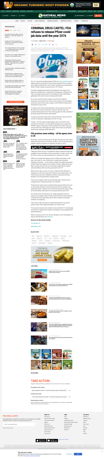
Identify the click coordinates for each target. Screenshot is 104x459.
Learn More (69, 454)
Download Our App (82, 11)
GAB (84, 431)
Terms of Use (47, 433)
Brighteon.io (86, 416)
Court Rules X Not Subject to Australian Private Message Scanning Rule (15, 86)
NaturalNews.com (36, 226)
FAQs (95, 11)
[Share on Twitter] (39, 44)
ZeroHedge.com (35, 223)
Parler (84, 422)
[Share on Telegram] (43, 44)
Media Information (48, 426)
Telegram (85, 420)
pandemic (53, 49)
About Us (90, 11)
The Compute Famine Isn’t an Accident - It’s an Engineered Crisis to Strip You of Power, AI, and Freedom (15, 49)
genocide (43, 49)
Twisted (40, 51)
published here (72, 447)
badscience (58, 48)
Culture (30, 20)
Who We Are (47, 416)
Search (100, 11)
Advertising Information (49, 427)
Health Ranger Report (9, 129)
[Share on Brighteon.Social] (32, 44)
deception (33, 49)
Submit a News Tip (48, 429)
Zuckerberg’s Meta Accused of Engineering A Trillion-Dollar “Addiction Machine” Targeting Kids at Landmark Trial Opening (15, 62)
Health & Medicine (40, 20)
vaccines (52, 51)
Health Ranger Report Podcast (71, 422)
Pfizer (57, 49)
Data (66, 48)
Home (3, 11)
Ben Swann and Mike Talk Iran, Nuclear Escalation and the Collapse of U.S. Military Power (9, 145)
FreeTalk (85, 427)
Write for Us (47, 424)
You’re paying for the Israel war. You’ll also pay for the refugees (61, 338)
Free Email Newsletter (49, 420)
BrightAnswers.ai (72, 11)
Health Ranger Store (68, 420)
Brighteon (8, 11)
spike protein (69, 49)
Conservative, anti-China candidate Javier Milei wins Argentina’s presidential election (60, 285)
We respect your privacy (8, 427)
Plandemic (62, 49)
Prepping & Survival (66, 20)
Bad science (37, 24)
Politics (23, 20)
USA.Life (85, 433)
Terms (40, 445)
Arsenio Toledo (58, 296)
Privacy (36, 445)
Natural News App (68, 424)
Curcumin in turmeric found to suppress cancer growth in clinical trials (60, 311)
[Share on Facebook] (36, 44)
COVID (63, 48)
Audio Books (29, 11)
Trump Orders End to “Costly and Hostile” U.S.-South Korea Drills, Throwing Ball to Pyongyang (13, 92)
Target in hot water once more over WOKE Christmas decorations (59, 272)
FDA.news (50, 217)
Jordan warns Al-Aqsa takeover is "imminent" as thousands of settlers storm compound (14, 42)
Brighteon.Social (87, 418)
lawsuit (48, 49)
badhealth (45, 48)
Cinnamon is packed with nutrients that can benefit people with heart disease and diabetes (60, 298)
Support (46, 422)
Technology (84, 20)
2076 (35, 48)
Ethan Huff (42, 41)
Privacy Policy (47, 431)
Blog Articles (67, 427)
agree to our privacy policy (32, 455)
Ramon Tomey (57, 269)
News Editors (57, 322)
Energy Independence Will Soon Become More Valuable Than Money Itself (8, 155)
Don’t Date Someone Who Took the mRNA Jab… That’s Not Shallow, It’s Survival (14, 36)
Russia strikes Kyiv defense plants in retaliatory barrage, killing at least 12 (14, 81)
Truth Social (86, 424)
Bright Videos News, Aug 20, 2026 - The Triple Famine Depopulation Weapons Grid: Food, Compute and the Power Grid (8, 166)
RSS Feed (66, 429)
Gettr (84, 426)
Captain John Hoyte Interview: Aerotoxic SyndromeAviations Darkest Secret (20, 165)
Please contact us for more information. (40, 403)
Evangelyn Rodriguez (59, 309)
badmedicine (51, 48)
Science (76, 20)
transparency (34, 51)
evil (37, 49)
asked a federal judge (65, 81)
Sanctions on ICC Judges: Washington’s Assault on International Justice (15, 55)
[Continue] (33, 424)
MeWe (84, 429)
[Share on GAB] (46, 44)
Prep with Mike (16, 11)
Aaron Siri (39, 48)
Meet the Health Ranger (49, 418)
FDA (40, 49)
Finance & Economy (52, 20)
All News (66, 418)
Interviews (23, 11)
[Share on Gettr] (53, 44)
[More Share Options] (56, 44)
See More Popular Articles (15, 101)
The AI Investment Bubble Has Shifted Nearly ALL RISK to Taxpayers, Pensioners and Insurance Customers (22, 156)
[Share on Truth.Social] (49, 44)
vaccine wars (46, 51)
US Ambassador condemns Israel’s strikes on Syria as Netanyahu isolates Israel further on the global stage (14, 75)
